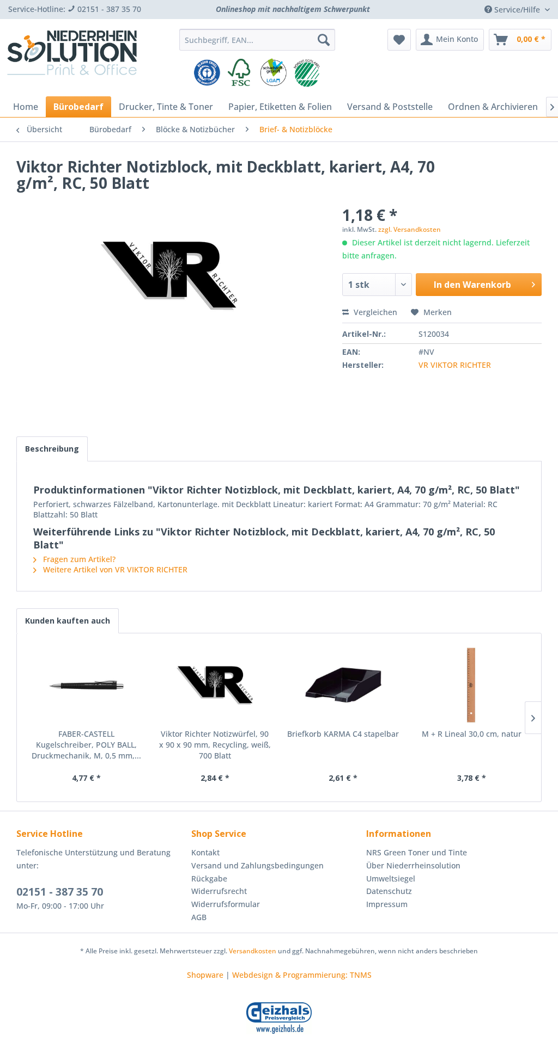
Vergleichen (374, 312)
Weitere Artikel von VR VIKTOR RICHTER (114, 569)
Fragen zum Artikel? (78, 559)
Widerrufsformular (225, 904)
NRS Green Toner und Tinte (416, 852)
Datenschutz (389, 891)
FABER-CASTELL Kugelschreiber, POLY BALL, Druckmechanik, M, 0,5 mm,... (86, 745)
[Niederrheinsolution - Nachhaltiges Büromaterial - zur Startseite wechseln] (71, 59)
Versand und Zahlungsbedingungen (257, 865)
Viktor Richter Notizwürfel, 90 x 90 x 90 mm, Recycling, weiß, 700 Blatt (215, 745)
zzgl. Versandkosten (409, 229)
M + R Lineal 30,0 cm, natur (471, 734)
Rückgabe (209, 878)
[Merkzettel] (399, 40)
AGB (199, 917)
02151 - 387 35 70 (59, 892)
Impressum (387, 904)
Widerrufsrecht (219, 891)
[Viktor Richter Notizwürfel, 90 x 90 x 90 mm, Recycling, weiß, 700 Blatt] (215, 685)
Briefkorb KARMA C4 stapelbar (343, 734)
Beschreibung (52, 448)
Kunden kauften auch (67, 620)
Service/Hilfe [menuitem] (517, 9)
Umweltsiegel (390, 878)
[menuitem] (257, 40)
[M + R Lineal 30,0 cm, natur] (472, 685)
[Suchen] (323, 40)
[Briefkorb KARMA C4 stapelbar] (343, 685)
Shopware (205, 975)
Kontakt (205, 852)
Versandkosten (252, 950)
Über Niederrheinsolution (413, 865)
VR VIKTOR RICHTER (454, 365)
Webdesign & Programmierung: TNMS (302, 975)
